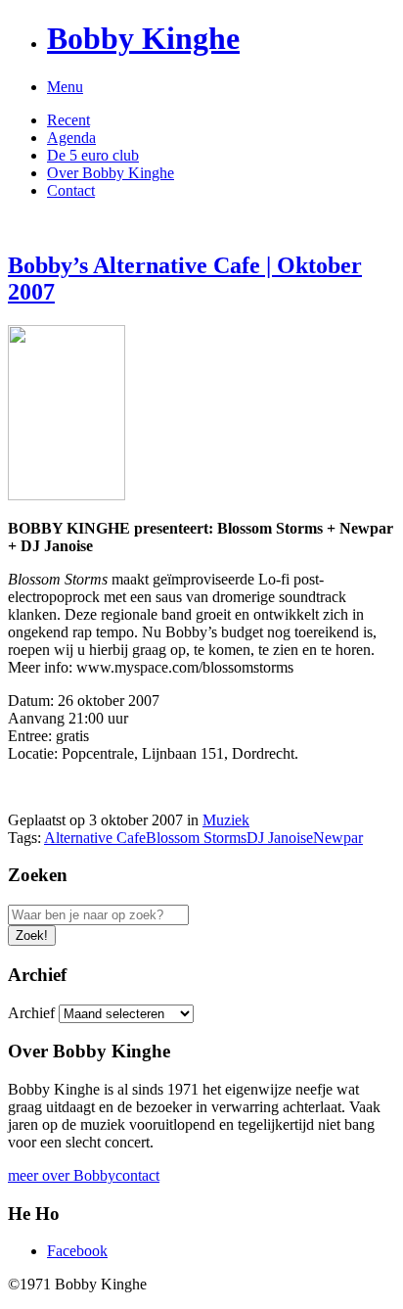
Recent (68, 120)
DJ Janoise (279, 837)
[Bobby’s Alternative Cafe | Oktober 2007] (66, 495)
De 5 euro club (93, 155)
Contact (71, 190)
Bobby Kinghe (143, 38)
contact (137, 1175)
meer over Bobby (61, 1175)
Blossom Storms (196, 837)
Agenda (71, 137)
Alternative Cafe (95, 837)
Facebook (77, 1250)
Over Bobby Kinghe (110, 172)
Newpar (338, 837)
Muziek (225, 820)
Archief (31, 1013)
